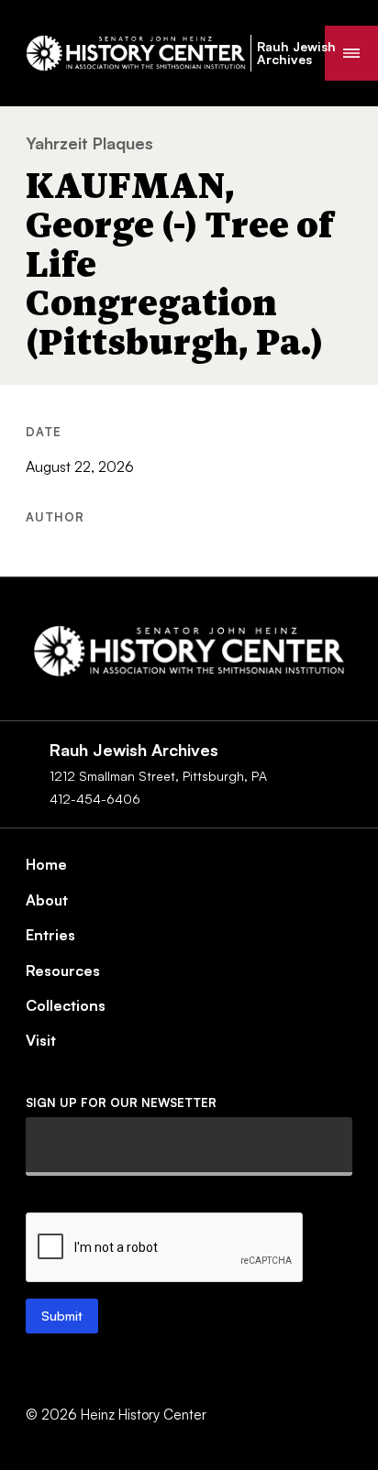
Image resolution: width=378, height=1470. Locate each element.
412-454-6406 (95, 798)
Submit (62, 1315)
